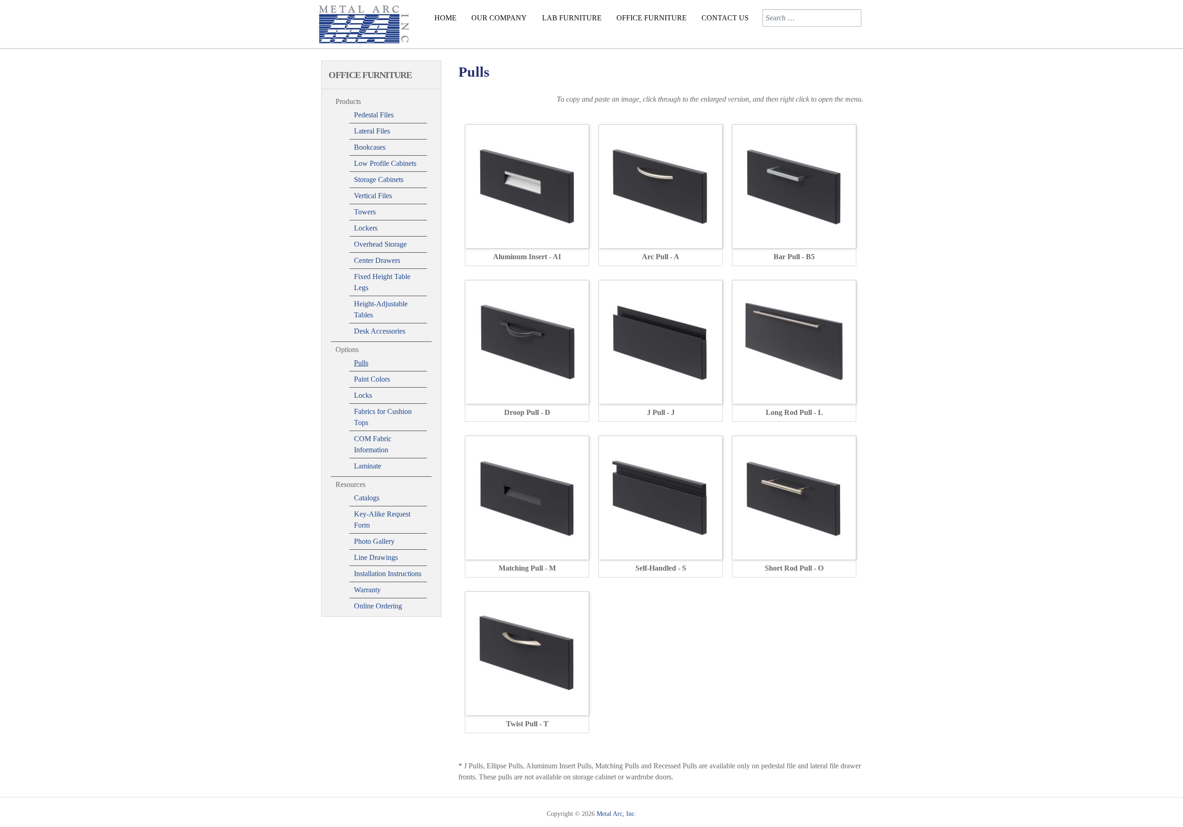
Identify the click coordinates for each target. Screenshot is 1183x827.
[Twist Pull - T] (527, 653)
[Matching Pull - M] (527, 497)
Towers (365, 212)
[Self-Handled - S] (660, 497)
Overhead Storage (380, 244)
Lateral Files (372, 131)
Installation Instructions (387, 574)
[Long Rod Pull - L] (794, 341)
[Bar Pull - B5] (794, 185)
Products (348, 101)
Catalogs (366, 498)
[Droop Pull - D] (527, 341)
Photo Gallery (374, 541)
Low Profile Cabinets (385, 163)
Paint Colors (372, 379)
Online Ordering (378, 606)
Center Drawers (377, 260)
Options (347, 349)
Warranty (367, 590)
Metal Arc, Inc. (616, 813)
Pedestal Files (374, 115)
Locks (363, 395)
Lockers (366, 228)
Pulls (361, 363)
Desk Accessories (379, 331)
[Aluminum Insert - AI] (527, 185)
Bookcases (369, 147)
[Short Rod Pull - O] (794, 497)
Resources (350, 484)
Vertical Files (373, 196)
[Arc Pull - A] (660, 185)
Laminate (367, 466)
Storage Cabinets (378, 179)
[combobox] (811, 18)
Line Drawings (376, 557)
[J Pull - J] (660, 341)
